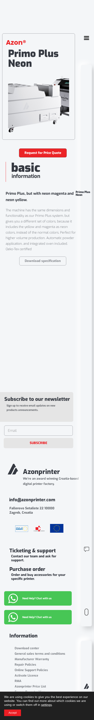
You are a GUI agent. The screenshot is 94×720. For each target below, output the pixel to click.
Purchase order (27, 569)
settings (46, 704)
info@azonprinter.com (32, 500)
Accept (13, 712)
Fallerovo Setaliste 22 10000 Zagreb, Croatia (31, 510)
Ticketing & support (32, 550)
